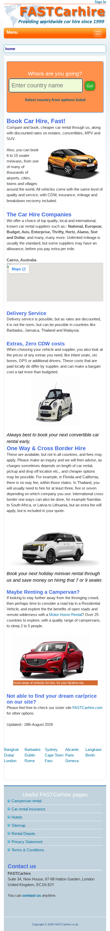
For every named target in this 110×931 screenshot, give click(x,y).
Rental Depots (23, 833)
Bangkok (11, 749)
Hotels (17, 817)
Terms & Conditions (28, 850)
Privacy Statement (27, 842)
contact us (31, 895)
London (10, 761)
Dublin (30, 755)
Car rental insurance (28, 809)
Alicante (72, 749)
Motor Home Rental (65, 614)
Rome (30, 761)
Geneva (72, 761)
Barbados (33, 749)
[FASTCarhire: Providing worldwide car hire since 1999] (55, 15)
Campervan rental (26, 801)
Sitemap (18, 825)
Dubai (9, 755)
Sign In (100, 2)
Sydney (51, 749)
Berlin (90, 755)
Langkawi (93, 749)
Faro (48, 761)
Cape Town (54, 755)
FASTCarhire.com (87, 707)
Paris (69, 755)
